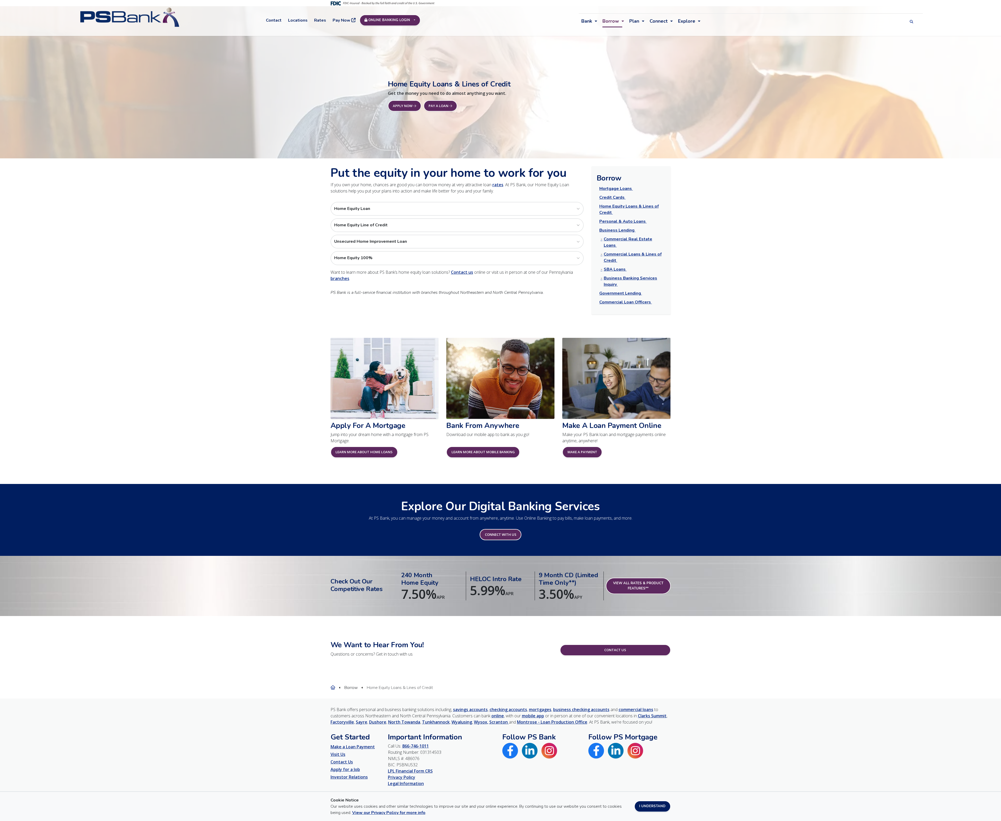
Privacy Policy (401, 777)
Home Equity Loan (352, 209)
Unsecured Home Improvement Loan (370, 241)
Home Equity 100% (353, 258)
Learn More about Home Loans (364, 452)
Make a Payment (582, 452)
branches (340, 278)
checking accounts (508, 709)
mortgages (540, 709)
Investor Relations (349, 777)
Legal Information (406, 783)
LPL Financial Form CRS (410, 771)
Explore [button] (686, 21)
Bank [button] (586, 21)
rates (497, 185)
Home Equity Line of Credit (361, 225)
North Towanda (404, 722)
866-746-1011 (415, 746)
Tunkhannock (436, 722)
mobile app (533, 716)
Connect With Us (500, 534)
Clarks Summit (652, 716)
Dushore (377, 722)
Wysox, (481, 722)
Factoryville (342, 722)
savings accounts (470, 709)
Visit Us (338, 754)
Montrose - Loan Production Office (552, 722)
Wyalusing (461, 722)
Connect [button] (659, 21)
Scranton (499, 722)
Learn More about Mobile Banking (483, 452)
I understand (652, 806)
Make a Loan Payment (353, 747)
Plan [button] (634, 21)
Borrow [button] (610, 21)
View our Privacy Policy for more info (388, 813)
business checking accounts (581, 709)
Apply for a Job (345, 769)
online (497, 716)
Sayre (361, 722)
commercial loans (636, 709)
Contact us (462, 272)
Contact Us (615, 650)
